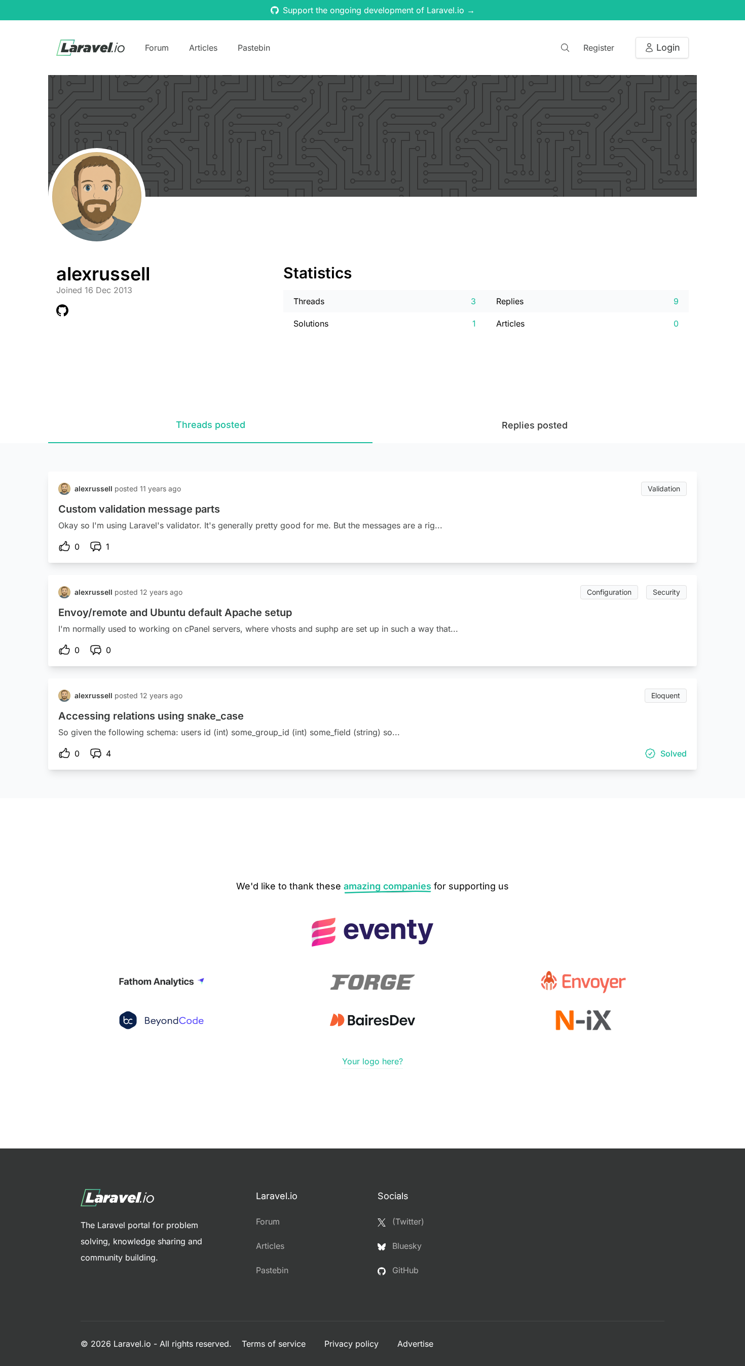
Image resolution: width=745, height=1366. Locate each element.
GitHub (404, 1270)
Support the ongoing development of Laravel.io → (379, 10)
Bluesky (406, 1246)
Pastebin (254, 48)
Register (598, 48)
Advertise (415, 1344)
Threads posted (210, 424)
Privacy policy (352, 1344)
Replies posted (535, 425)
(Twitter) (407, 1221)
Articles (203, 48)
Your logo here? (372, 1061)
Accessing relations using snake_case (151, 716)
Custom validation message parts (139, 509)
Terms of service (275, 1344)
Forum (157, 48)
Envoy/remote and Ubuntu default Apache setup (175, 612)
